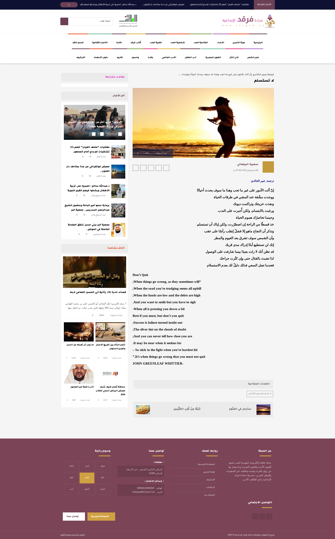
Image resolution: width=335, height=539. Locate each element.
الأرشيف (80, 58)
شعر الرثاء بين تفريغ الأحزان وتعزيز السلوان (110, 347)
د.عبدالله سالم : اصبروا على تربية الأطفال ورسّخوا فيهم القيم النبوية (117, 5)
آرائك (71, 466)
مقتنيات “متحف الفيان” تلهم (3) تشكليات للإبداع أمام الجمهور (232, 5)
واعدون (135, 58)
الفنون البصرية (213, 58)
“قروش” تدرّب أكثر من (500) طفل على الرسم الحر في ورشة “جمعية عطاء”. (95, 124)
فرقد (102, 466)
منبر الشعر (253, 58)
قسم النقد (78, 43)
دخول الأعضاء (101, 58)
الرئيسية (258, 43)
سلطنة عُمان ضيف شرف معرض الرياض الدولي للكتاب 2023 (110, 391)
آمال (87, 478)
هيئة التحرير (239, 43)
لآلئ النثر (234, 58)
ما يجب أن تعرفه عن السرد (80, 345)
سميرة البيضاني (247, 164)
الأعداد (220, 43)
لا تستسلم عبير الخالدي (260, 394)
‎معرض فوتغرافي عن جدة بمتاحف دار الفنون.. (176, 5)
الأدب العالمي (169, 58)
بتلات (150, 58)
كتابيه (120, 58)
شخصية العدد (177, 43)
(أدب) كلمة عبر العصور (82, 387)
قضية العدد (156, 43)
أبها (71, 478)
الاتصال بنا (209, 495)
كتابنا (119, 43)
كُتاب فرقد (136, 43)
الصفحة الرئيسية (206, 464)
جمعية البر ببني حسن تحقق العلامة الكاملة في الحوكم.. (89, 227)
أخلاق (87, 489)
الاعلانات (210, 487)
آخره (87, 466)
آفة (102, 478)
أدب (71, 489)
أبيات (102, 489)
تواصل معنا (72, 517)
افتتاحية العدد (201, 43)
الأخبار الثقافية (99, 43)
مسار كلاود (65, 535)
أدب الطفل (190, 58)
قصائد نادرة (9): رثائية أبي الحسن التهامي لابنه (98, 292)
